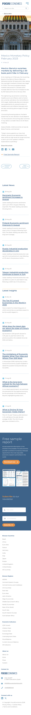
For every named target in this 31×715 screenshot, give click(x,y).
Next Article (24, 166)
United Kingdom (7, 564)
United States (6, 567)
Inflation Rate (6, 628)
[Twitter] (5, 698)
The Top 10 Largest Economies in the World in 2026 (14, 303)
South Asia (5, 610)
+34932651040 (9, 687)
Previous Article (7, 166)
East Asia (5, 590)
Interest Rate (6, 631)
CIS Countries (6, 588)
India (4, 553)
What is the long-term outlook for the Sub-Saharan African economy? (15, 384)
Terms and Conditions (10, 707)
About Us (5, 654)
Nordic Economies (8, 604)
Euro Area (5, 544)
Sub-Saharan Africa (8, 615)
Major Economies (7, 599)
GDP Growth (6, 625)
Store (4, 657)
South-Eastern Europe (9, 613)
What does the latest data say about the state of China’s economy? (15, 328)
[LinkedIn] (2, 698)
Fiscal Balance (6, 639)
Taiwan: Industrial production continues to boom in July (15, 273)
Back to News (8, 13)
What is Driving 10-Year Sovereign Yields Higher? (13, 411)
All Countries (6, 569)
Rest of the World (8, 607)
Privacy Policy (6, 704)
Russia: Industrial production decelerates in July (15, 250)
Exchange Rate (7, 633)
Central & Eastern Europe (10, 582)
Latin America (6, 596)
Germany (5, 550)
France (4, 547)
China (4, 542)
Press (4, 660)
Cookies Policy (16, 704)
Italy (3, 556)
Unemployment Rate (9, 636)
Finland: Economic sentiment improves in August (15, 224)
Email (4, 515)
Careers (4, 663)
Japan (4, 558)
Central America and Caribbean (12, 585)
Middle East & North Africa (10, 601)
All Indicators (6, 645)
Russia (4, 561)
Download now (9, 462)
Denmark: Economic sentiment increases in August (12, 197)
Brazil (4, 539)
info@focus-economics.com (13, 683)
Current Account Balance (10, 642)
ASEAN (4, 579)
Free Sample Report (11, 154)
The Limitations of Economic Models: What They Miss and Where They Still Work (15, 356)
